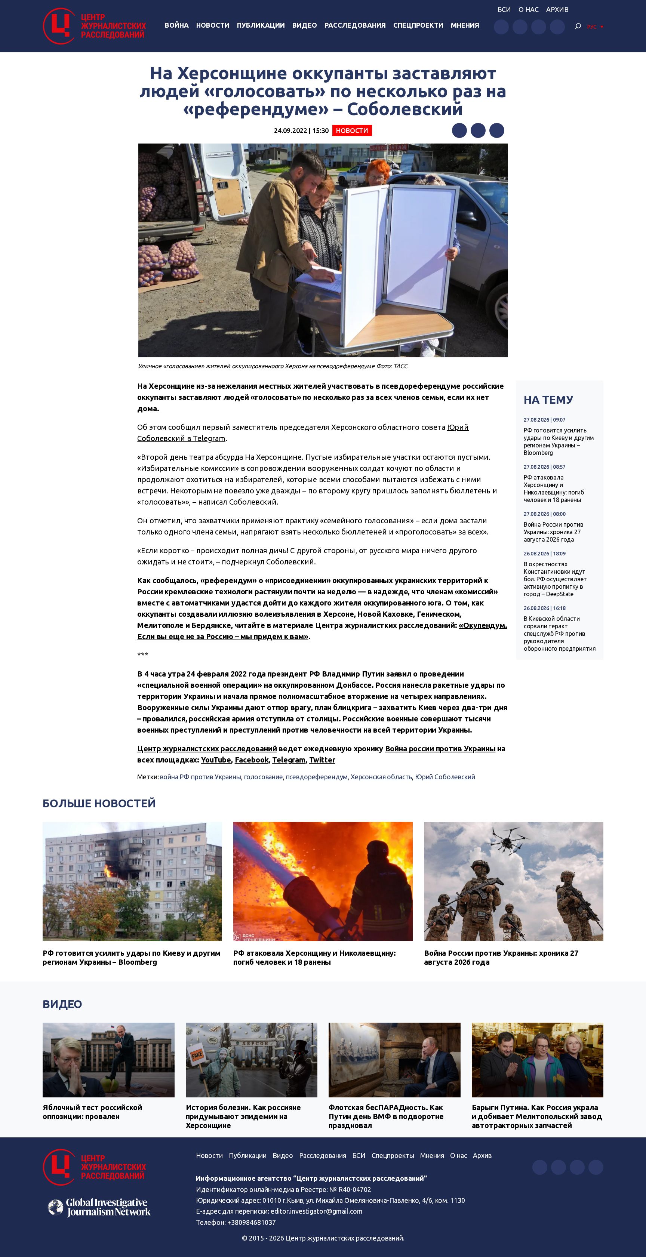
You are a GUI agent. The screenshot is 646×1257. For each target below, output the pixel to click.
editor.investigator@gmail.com (317, 1211)
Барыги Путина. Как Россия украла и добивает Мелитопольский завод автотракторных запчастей (537, 1116)
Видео (304, 25)
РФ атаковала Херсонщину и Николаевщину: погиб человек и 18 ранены (554, 488)
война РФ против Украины (200, 776)
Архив (557, 9)
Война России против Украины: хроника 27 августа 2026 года (554, 532)
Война (177, 25)
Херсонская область (381, 776)
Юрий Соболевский (445, 776)
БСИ (504, 9)
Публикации (261, 25)
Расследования (355, 25)
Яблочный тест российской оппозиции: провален (92, 1112)
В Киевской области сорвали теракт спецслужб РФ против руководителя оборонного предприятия (560, 633)
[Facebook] (459, 130)
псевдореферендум (317, 776)
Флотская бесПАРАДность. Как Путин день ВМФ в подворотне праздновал (386, 1116)
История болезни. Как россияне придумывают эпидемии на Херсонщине (243, 1116)
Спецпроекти (418, 25)
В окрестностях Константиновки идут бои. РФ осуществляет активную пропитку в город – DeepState (555, 579)
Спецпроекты (393, 1155)
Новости (213, 25)
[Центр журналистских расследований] (96, 26)
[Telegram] (496, 130)
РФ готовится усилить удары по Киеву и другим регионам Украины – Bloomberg (559, 441)
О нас (529, 9)
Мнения (465, 25)
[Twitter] (478, 130)
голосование (263, 776)
